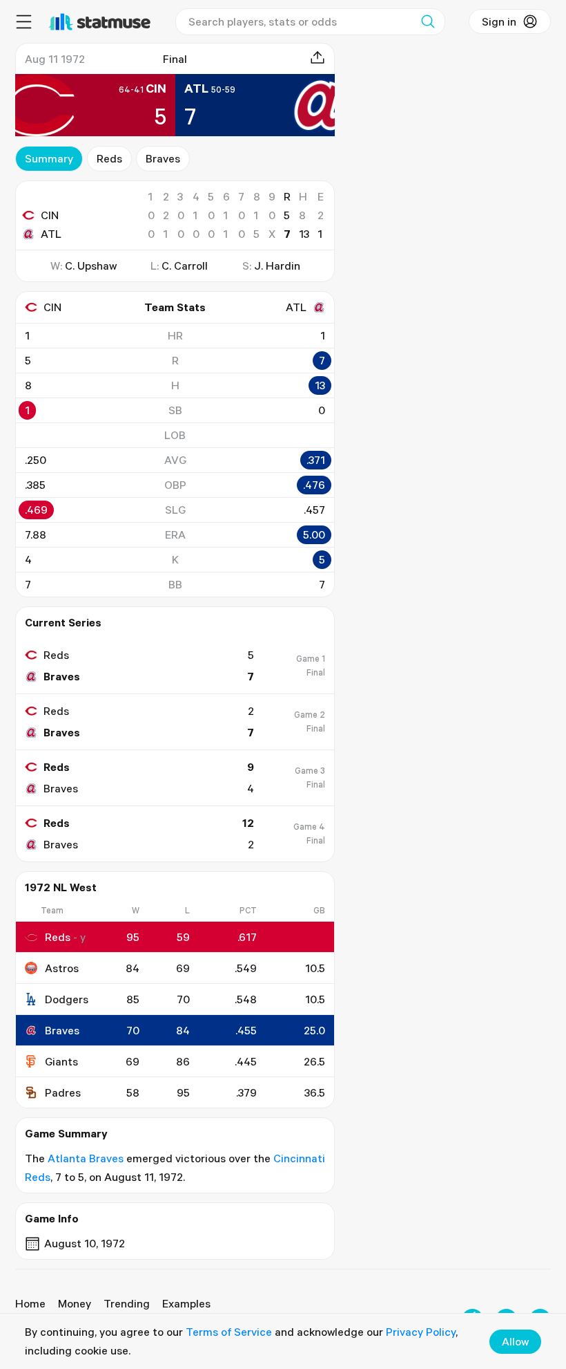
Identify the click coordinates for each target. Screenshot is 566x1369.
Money (74, 1303)
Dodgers (66, 999)
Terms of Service (229, 1331)
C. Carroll (185, 265)
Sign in (499, 21)
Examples (186, 1303)
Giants (61, 1061)
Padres (63, 1092)
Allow (515, 1341)
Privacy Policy (421, 1331)
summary (49, 158)
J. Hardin (277, 265)
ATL (51, 233)
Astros (62, 968)
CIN (50, 215)
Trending (127, 1303)
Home (30, 1303)
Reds (109, 158)
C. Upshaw (91, 265)
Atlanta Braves (86, 1158)
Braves (163, 158)
